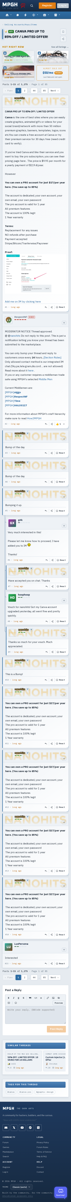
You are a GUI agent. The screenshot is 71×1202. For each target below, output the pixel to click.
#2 (6, 424)
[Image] (53, 998)
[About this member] (64, 104)
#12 (7, 807)
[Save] (63, 32)
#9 (9, 652)
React (62, 307)
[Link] (47, 998)
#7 (9, 586)
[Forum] (8, 15)
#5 (6, 510)
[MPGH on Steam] (30, 1127)
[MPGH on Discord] (6, 1127)
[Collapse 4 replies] (5, 586)
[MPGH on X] (14, 1127)
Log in (62, 6)
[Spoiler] (58, 998)
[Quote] (30, 998)
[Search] (31, 5)
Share (52, 307)
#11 (7, 743)
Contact (40, 1172)
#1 (6, 307)
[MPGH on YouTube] (22, 1127)
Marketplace (8, 1152)
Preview (59, 1003)
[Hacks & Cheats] (35, 15)
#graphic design (44, 1092)
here (31, 370)
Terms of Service (44, 1152)
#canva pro (25, 1092)
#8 (9, 621)
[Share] (63, 39)
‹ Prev (9, 90)
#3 (6, 453)
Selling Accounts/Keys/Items (20, 24)
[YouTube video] (8, 1003)
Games (6, 1147)
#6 (9, 560)
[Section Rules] (52, 357)
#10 (7, 680)
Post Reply (56, 1029)
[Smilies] (15, 1003)
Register (47, 5)
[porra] (23, 5)
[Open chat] (17, 15)
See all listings (60, 47)
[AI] (46, 15)
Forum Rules (42, 1147)
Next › (55, 90)
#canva (10, 1092)
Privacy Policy (43, 1142)
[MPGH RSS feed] (38, 1127)
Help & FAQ (42, 1156)
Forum (6, 1142)
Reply (46, 307)
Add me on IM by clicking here (23, 301)
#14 (7, 934)
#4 (6, 482)
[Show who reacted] (64, 424)
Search (6, 1156)
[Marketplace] (57, 15)
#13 (7, 871)
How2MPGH (34, 418)
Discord (40, 1167)
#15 (6, 963)
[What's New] (25, 15)
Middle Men (45, 379)
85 (44, 90)
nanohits (15, 335)
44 (34, 90)
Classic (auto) (20, 1187)
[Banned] (8, 320)
